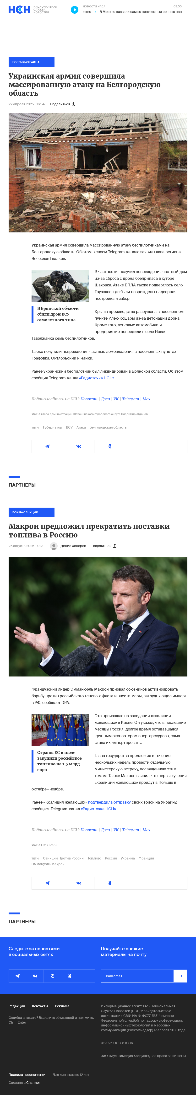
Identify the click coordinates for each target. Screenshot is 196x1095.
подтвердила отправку (109, 802)
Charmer (33, 1082)
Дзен (105, 399)
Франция (146, 858)
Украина (128, 858)
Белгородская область (108, 427)
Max (146, 399)
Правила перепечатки (27, 1075)
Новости (89, 399)
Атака (81, 427)
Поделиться (60, 104)
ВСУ (69, 427)
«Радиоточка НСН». (97, 378)
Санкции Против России (63, 858)
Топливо (94, 858)
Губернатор (52, 427)
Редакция (17, 1006)
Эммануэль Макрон (48, 864)
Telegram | (132, 399)
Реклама (62, 1006)
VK (116, 399)
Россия (111, 858)
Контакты (40, 1006)
